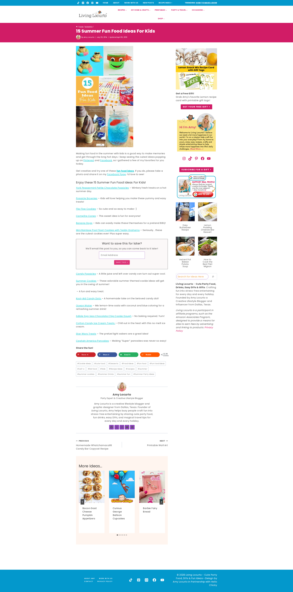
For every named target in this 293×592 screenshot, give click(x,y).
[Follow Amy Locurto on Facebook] (111, 427)
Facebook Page (116, 174)
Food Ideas (127, 363)
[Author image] (78, 37)
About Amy (89, 578)
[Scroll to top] (286, 581)
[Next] (161, 502)
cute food (99, 363)
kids (102, 369)
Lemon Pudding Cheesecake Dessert (207, 228)
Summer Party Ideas (143, 374)
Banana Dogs (84, 223)
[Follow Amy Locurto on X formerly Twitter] (116, 427)
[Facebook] (87, 3)
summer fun (123, 374)
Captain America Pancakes (92, 340)
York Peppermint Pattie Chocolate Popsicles (102, 187)
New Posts (148, 3)
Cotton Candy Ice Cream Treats (95, 323)
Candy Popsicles (86, 273)
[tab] (117, 535)
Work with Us (131, 3)
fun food (141, 363)
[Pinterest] (92, 3)
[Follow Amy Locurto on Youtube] (127, 427)
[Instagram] (83, 3)
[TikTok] (78, 3)
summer (142, 369)
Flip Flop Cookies (86, 208)
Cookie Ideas (84, 363)
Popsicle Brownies (86, 198)
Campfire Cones (86, 216)
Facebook (106, 160)
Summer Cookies (86, 280)
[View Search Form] (215, 14)
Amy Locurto (89, 37)
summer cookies (85, 374)
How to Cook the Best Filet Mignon (207, 263)
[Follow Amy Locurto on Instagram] (122, 427)
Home (105, 3)
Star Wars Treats (86, 333)
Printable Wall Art (157, 443)
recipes (130, 369)
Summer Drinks (106, 374)
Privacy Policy (105, 581)
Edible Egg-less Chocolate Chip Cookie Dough (103, 316)
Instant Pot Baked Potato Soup (185, 263)
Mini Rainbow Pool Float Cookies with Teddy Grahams (108, 230)
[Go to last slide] (82, 502)
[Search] (213, 276)
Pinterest (88, 160)
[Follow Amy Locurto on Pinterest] (132, 427)
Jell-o (80, 369)
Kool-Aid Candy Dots (89, 298)
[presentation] (91, 487)
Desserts (113, 363)
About (116, 3)
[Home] (76, 27)
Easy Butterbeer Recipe (185, 227)
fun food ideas (125, 170)
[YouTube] (97, 3)
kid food (92, 369)
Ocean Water (84, 305)
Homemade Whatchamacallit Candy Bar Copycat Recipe (94, 445)
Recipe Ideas (115, 369)
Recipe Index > (165, 3)
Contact (88, 581)
